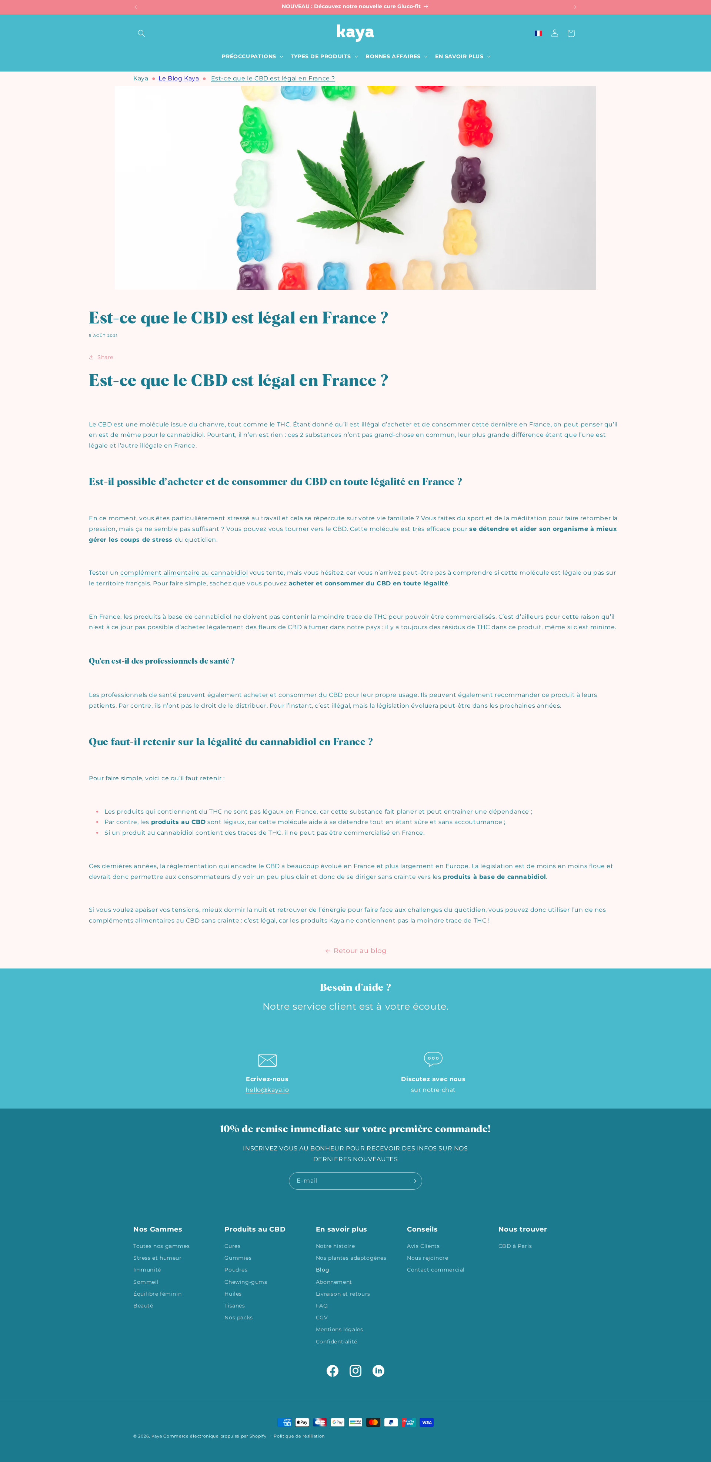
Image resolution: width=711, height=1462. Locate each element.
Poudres (235, 1269)
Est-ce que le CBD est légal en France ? (273, 78)
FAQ (322, 1305)
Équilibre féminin (157, 1293)
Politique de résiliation (299, 1436)
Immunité (147, 1269)
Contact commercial (436, 1269)
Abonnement (334, 1282)
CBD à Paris (515, 1246)
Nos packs (238, 1317)
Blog (322, 1269)
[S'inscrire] (413, 1181)
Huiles (233, 1293)
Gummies (237, 1258)
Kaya (140, 78)
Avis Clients (423, 1246)
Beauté (143, 1305)
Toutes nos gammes (161, 1246)
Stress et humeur (157, 1258)
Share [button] (105, 357)
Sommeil (145, 1282)
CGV (322, 1317)
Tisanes (234, 1305)
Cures (232, 1246)
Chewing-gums (245, 1282)
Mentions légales (339, 1329)
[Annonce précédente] (136, 7)
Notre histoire (335, 1246)
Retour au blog (360, 951)
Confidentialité (336, 1341)
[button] (141, 33)
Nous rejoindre (427, 1258)
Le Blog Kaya (178, 78)
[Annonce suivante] (575, 7)
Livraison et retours (343, 1293)
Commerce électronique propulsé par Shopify (214, 1436)
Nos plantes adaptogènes (351, 1258)
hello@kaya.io (267, 1089)
